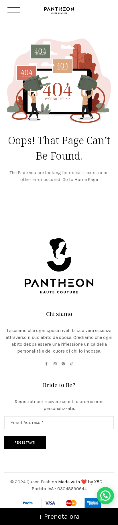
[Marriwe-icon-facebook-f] (46, 363)
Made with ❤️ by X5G (80, 481)
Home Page (86, 179)
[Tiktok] (71, 363)
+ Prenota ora (59, 516)
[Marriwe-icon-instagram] (55, 363)
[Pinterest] (63, 363)
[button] (105, 495)
